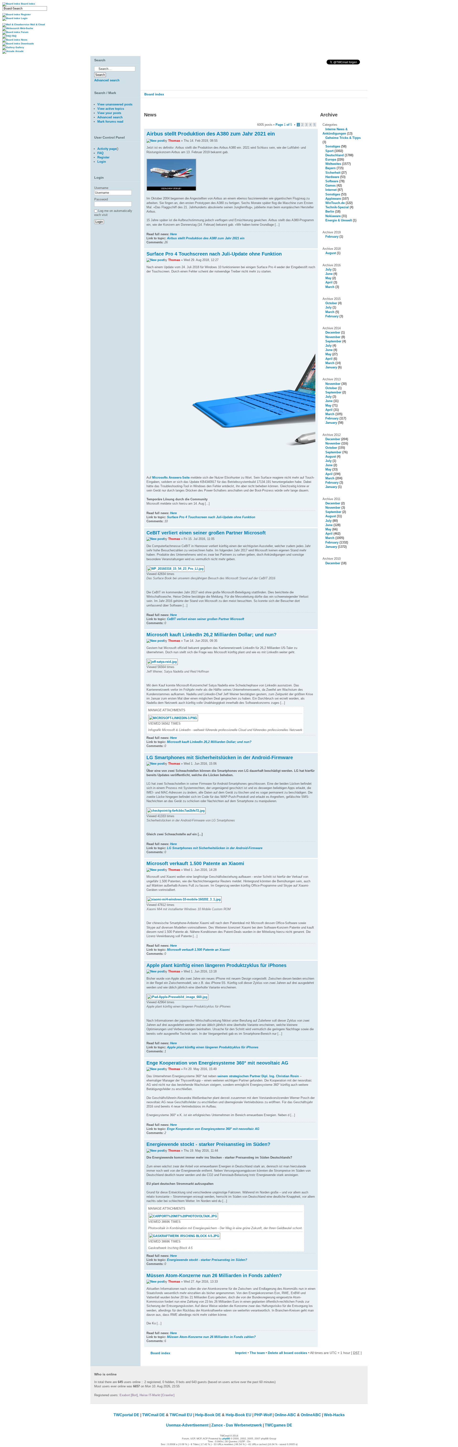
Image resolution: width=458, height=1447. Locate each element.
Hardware (332, 177)
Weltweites (333, 164)
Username (101, 188)
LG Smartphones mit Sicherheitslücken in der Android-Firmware (219, 757)
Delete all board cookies (287, 1353)
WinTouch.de (335, 203)
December (332, 332)
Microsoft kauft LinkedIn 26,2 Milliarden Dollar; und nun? (211, 634)
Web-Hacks (334, 1415)
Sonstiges (332, 146)
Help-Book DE (208, 1415)
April (329, 282)
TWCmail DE (153, 1415)
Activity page (106, 149)
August (330, 253)
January (331, 367)
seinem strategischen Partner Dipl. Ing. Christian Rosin (258, 1076)
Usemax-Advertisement (187, 1425)
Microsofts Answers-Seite (171, 477)
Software (331, 181)
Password (101, 199)
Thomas (174, 140)
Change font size (360, 105)
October (331, 303)
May (328, 278)
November (332, 337)
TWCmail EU (181, 1415)
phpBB (226, 1438)
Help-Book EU (238, 1415)
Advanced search (107, 80)
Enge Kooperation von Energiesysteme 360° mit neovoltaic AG (217, 1063)
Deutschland (334, 155)
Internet (331, 190)
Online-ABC (285, 1415)
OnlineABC (311, 1415)
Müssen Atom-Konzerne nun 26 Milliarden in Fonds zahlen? (214, 1275)
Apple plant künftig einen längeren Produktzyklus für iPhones (216, 965)
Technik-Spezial (337, 207)
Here (173, 234)
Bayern (330, 168)
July (328, 269)
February (331, 236)
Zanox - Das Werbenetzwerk (236, 1425)
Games (330, 185)
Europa (330, 159)
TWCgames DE (278, 1425)
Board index (154, 94)
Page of (284, 124)
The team (257, 1353)
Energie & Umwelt (338, 220)
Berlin (329, 211)
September (333, 341)
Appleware (333, 198)
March (329, 287)
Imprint (241, 1353)
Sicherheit (332, 172)
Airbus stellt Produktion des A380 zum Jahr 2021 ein (210, 134)
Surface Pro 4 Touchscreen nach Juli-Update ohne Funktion (214, 253)
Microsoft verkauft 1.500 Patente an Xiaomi (195, 863)
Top (314, 246)
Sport (329, 151)
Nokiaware (333, 216)
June (329, 274)
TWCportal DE (126, 1415)
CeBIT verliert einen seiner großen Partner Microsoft (206, 532)
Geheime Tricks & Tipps (343, 138)
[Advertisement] (114, 278)
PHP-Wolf (263, 1415)
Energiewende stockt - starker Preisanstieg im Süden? (208, 1144)
